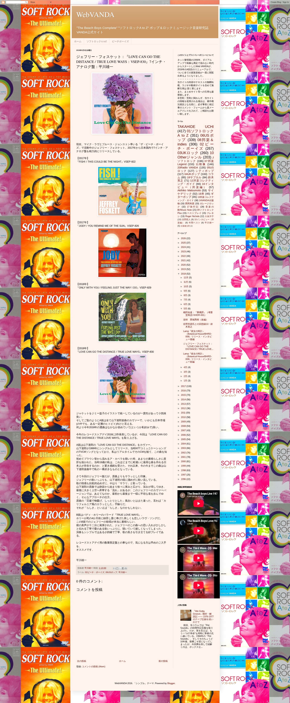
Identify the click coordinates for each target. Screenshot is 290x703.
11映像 (201, 164)
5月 (186, 308)
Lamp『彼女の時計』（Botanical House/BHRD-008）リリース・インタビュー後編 (197, 335)
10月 (186, 286)
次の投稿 (81, 661)
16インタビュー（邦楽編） (195, 185)
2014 (183, 399)
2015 (183, 395)
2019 (183, 269)
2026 (183, 238)
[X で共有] (120, 568)
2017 (183, 386)
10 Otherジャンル (195, 155)
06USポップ (111, 572)
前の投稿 (163, 661)
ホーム (77, 41)
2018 (183, 273)
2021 (183, 260)
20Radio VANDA (187, 167)
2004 (183, 443)
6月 (186, 304)
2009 (183, 421)
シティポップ (204, 170)
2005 (183, 439)
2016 (183, 390)
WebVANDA (95, 14)
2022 (183, 256)
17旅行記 (193, 206)
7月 (186, 299)
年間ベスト (194, 223)
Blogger (171, 683)
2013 (183, 404)
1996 (183, 479)
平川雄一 (122, 572)
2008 (183, 426)
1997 (183, 474)
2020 (183, 264)
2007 (183, 430)
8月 (186, 295)
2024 (183, 247)
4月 (186, 367)
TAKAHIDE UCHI (195, 127)
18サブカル (194, 177)
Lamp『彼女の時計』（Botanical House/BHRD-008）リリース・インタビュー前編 (197, 357)
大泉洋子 (209, 216)
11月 (186, 282)
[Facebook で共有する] (122, 568)
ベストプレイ (194, 213)
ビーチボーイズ (120, 41)
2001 (183, 457)
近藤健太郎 (185, 226)
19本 (201, 193)
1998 (183, 470)
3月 (186, 371)
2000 (183, 461)
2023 (183, 251)
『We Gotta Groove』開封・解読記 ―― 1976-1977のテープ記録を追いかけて (203, 616)
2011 (183, 412)
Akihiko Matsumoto (189, 190)
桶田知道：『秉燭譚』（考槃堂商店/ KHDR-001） (198, 313)
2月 (186, 376)
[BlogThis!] (117, 568)
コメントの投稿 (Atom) (93, 666)
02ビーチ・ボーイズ (94, 572)
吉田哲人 (186, 219)
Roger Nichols (192, 216)
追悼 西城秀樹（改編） (195, 319)
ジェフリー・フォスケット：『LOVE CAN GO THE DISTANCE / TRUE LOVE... (198, 346)
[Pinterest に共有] (125, 568)
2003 (183, 448)
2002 (183, 452)
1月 (186, 380)
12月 (186, 277)
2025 (183, 242)
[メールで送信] (114, 568)
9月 (186, 291)
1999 (183, 465)
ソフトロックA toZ (97, 41)
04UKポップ (192, 174)
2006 (183, 435)
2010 (183, 417)
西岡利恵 (190, 203)
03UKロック (188, 153)
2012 (183, 408)
